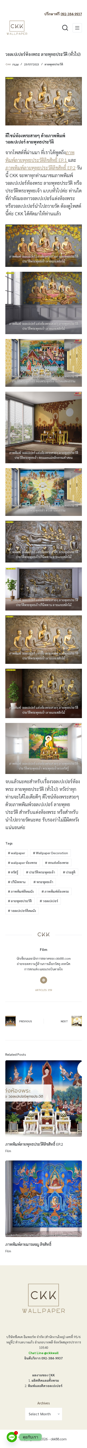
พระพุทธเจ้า (43, 882)
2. (43, 1386)
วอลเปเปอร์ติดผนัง (22, 910)
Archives (43, 1403)
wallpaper (16, 853)
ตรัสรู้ (13, 872)
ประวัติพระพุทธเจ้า (40, 872)
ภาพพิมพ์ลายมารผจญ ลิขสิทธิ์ (28, 1244)
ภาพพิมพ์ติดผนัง (21, 891)
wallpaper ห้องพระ (22, 862)
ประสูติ (69, 872)
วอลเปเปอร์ (49, 901)
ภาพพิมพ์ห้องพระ (55, 891)
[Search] (65, 28)
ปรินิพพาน (17, 882)
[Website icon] (43, 980)
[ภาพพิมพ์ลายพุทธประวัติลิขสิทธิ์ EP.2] (43, 1098)
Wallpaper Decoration (50, 853)
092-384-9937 (71, 14)
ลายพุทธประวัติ (54, 64)
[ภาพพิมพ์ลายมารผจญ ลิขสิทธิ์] (43, 1198)
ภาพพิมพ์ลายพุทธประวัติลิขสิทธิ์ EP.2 (40, 168)
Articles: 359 (43, 990)
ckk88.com (59, 1439)
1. (43, 1380)
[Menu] (77, 27)
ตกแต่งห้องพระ (57, 862)
